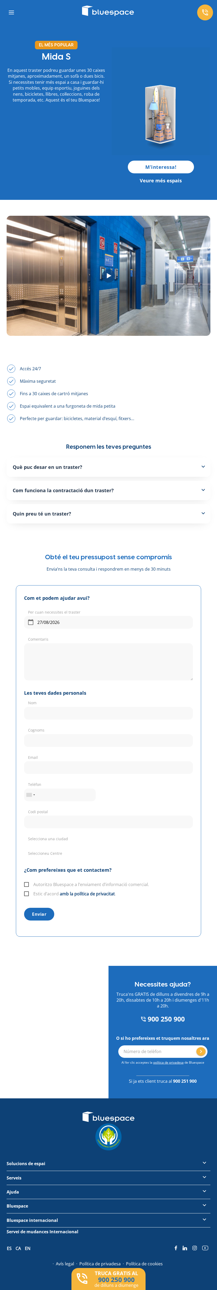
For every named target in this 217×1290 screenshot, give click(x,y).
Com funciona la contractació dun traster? (63, 490)
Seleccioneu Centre (45, 882)
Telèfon (34, 801)
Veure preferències (187, 1277)
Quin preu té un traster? (42, 513)
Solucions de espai (26, 1222)
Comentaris (38, 655)
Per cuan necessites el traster (54, 628)
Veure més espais (161, 180)
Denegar (143, 1277)
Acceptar (101, 1277)
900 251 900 (185, 1122)
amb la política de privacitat (87, 953)
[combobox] (30, 811)
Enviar (39, 973)
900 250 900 (165, 1095)
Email (33, 774)
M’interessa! (160, 167)
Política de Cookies (94, 1262)
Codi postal (38, 828)
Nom (32, 719)
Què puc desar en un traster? (47, 467)
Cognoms (36, 746)
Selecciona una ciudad (48, 855)
